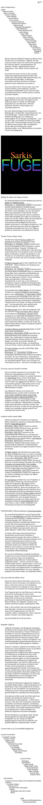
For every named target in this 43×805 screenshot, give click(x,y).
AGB (22, 798)
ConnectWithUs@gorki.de (24, 729)
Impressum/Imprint (29, 802)
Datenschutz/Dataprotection (31, 800)
